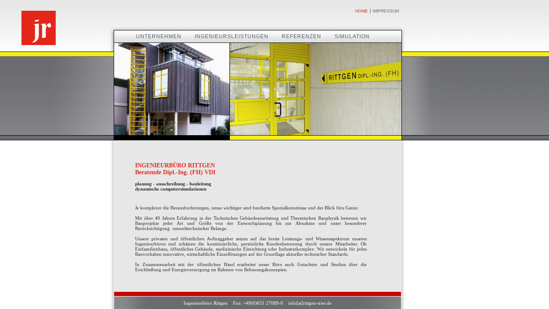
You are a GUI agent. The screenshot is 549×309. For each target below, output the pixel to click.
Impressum (386, 11)
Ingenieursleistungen (231, 36)
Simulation (352, 36)
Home (361, 11)
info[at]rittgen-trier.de (309, 303)
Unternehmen (158, 36)
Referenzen (301, 36)
